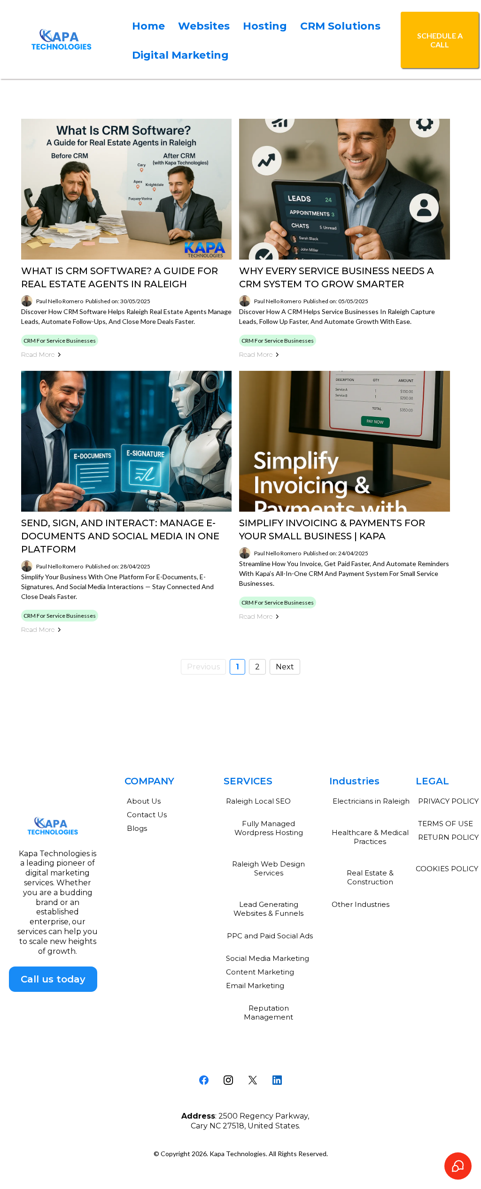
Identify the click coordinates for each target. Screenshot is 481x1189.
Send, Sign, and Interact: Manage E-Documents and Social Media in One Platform (120, 536)
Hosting (265, 26)
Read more (37, 354)
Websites (204, 26)
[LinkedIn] (277, 1080)
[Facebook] (204, 1080)
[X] (252, 1080)
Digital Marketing (180, 55)
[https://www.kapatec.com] (61, 39)
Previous (203, 666)
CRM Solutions (340, 26)
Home (148, 26)
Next (285, 666)
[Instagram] (228, 1080)
